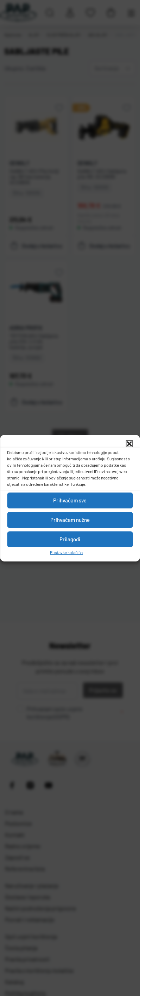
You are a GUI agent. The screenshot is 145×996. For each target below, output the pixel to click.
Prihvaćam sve (70, 500)
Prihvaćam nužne (70, 520)
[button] (129, 443)
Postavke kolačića (66, 552)
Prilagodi (69, 539)
